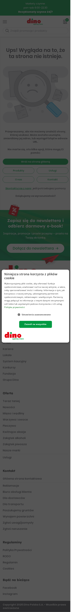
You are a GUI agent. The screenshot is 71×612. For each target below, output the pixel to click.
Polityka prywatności (14, 307)
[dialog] (35, 306)
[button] (35, 314)
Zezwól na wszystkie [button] (35, 324)
